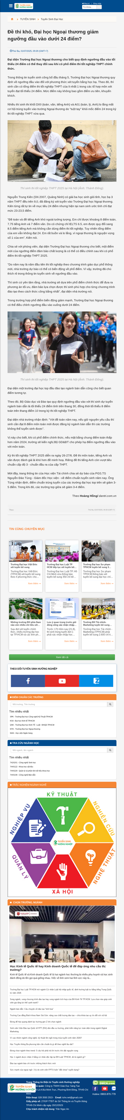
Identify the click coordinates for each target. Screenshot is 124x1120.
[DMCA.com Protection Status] (104, 1084)
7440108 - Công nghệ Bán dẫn (23, 775)
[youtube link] (62, 686)
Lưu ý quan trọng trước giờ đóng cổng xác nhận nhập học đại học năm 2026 (61, 623)
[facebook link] (28, 686)
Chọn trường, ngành (27, 902)
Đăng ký (86, 3)
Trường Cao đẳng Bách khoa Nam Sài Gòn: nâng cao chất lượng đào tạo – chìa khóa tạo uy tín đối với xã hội (58, 1015)
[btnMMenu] (11, 6)
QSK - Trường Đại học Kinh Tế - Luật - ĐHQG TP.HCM (32, 725)
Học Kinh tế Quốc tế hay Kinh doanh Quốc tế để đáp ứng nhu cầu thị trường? (57, 968)
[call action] (96, 686)
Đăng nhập (97, 3)
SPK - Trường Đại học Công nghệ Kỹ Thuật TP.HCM (31, 717)
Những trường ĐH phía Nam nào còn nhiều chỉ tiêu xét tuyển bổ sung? (26, 623)
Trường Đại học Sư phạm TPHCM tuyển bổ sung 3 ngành (96, 566)
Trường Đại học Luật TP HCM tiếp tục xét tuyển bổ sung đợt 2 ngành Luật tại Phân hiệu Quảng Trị (60, 566)
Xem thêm (33, 583)
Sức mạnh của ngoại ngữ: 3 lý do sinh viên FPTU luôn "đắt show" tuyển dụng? (44, 1070)
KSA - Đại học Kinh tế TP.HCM (22, 721)
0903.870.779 (108, 1094)
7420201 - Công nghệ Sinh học (23, 763)
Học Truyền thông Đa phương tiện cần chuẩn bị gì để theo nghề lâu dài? (41, 1044)
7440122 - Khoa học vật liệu (21, 767)
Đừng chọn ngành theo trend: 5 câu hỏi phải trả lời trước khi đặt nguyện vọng (44, 1050)
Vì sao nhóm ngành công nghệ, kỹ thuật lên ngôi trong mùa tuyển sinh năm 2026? (46, 1038)
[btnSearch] (99, 7)
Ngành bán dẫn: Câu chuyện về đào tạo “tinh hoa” (31, 1009)
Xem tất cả (62, 657)
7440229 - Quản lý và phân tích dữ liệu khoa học (30, 771)
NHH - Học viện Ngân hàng (21, 733)
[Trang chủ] (13, 19)
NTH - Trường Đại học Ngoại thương (25, 729)
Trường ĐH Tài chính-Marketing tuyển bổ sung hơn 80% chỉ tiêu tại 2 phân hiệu (97, 623)
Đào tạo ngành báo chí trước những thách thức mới (33, 1063)
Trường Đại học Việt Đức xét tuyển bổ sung (24, 565)
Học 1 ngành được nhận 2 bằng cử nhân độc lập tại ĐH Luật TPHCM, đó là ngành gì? (47, 1057)
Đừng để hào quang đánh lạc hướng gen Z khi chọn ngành (35, 1022)
